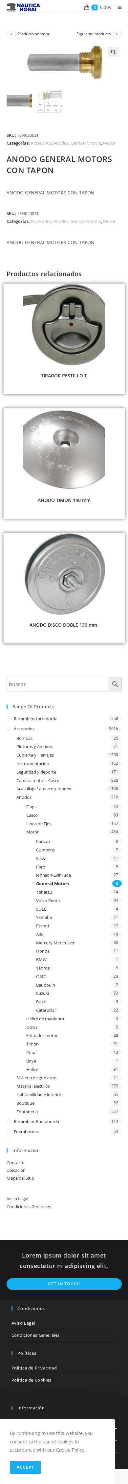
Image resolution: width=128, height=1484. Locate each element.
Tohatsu (44, 892)
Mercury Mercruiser (55, 943)
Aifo (40, 934)
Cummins (45, 850)
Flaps (31, 807)
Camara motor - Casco (38, 780)
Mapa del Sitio (20, 1178)
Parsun (43, 841)
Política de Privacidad (34, 1368)
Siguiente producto (93, 34)
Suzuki (42, 993)
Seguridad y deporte (36, 772)
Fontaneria (27, 1112)
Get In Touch (64, 1284)
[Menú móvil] (117, 7)
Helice (32, 1069)
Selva (41, 858)
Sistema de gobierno (36, 1078)
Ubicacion (16, 1170)
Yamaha (44, 917)
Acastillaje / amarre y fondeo (44, 789)
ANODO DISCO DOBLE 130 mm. (64, 625)
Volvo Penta (48, 900)
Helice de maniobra (45, 1019)
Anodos (61, 143)
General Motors (86, 143)
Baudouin (45, 985)
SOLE (41, 909)
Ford (40, 867)
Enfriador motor (42, 1035)
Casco (32, 815)
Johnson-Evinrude (53, 875)
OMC (41, 976)
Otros (31, 1027)
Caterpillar (46, 1010)
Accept (25, 1467)
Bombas (24, 738)
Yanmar (43, 968)
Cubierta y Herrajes (35, 755)
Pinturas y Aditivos (34, 746)
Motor (109, 143)
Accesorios (41, 143)
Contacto (16, 1163)
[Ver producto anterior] (11, 34)
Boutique (25, 1103)
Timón (32, 1044)
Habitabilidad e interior (38, 1095)
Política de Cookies (31, 1380)
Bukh (41, 1002)
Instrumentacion (32, 763)
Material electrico (33, 1086)
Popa (31, 1052)
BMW (41, 959)
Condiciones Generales (29, 1206)
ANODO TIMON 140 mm (64, 500)
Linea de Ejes (38, 824)
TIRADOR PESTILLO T (64, 375)
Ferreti (42, 926)
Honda (43, 951)
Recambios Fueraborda (36, 1121)
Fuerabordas (26, 1132)
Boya (31, 1061)
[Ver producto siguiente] (117, 34)
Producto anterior (33, 34)
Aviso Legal (17, 1199)
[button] (113, 52)
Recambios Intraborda (35, 719)
